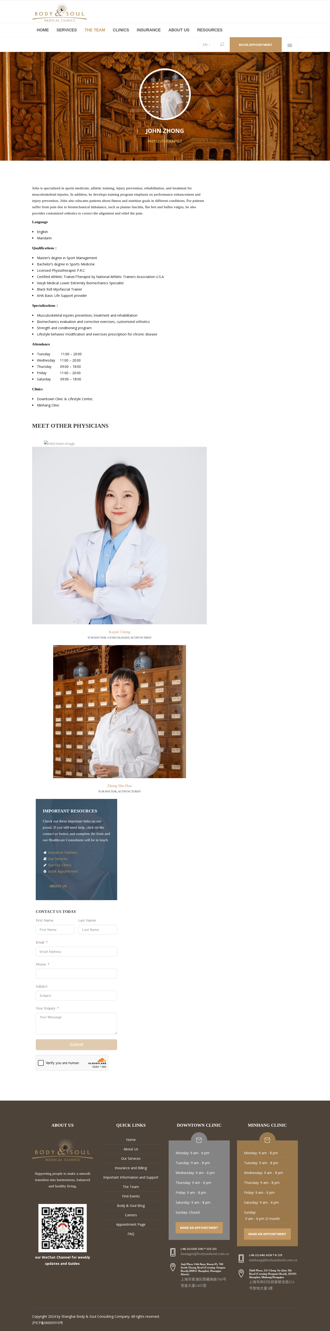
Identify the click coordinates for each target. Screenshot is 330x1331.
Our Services (57, 858)
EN (205, 45)
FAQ (131, 1233)
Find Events (131, 1196)
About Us (131, 1149)
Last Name (87, 920)
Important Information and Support (130, 1177)
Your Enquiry (45, 1008)
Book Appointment (256, 45)
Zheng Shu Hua (119, 786)
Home (131, 1139)
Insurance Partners (62, 852)
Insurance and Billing (131, 1168)
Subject (42, 986)
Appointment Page (130, 1224)
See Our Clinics (59, 865)
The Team (131, 1186)
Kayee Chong (119, 632)
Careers (131, 1215)
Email (40, 942)
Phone (41, 964)
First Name (44, 920)
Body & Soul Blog (131, 1205)
